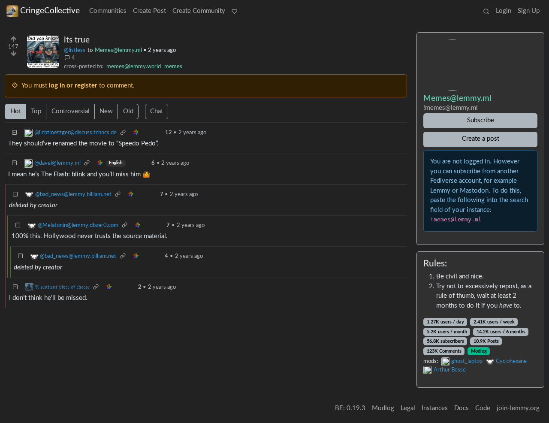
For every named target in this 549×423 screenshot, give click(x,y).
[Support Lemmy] (235, 11)
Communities (108, 11)
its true (77, 40)
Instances (435, 408)
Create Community (198, 11)
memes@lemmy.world (133, 66)
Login (503, 11)
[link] (123, 133)
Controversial (70, 111)
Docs (461, 408)
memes (173, 66)
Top (36, 111)
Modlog (479, 351)
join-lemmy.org (518, 408)
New (106, 111)
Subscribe (480, 120)
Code (482, 408)
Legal (408, 408)
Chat (156, 111)
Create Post (149, 11)
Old (128, 111)
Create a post (480, 139)
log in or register (73, 85)
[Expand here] (43, 52)
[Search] (486, 11)
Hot (15, 111)
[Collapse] (14, 133)
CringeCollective (50, 11)
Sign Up (529, 11)
